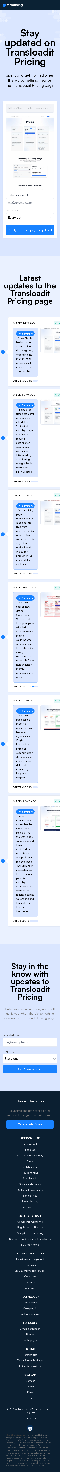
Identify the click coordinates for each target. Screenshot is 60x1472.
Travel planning (30, 1201)
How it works (30, 1302)
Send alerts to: (11, 1034)
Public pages (30, 1340)
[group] (30, 177)
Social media (30, 1178)
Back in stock (30, 1144)
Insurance (30, 1282)
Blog (30, 1398)
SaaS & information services (30, 1270)
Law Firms (30, 1265)
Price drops (30, 1149)
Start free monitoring (30, 1069)
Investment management (30, 1259)
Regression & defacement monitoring (30, 1238)
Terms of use (30, 1418)
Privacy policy (30, 1412)
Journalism (30, 1287)
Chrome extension (30, 1328)
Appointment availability (30, 1155)
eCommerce (30, 1276)
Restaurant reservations (30, 1189)
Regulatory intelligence (30, 1227)
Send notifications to (17, 195)
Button (30, 1334)
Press (30, 1392)
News (30, 1161)
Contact (30, 1380)
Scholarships (30, 1195)
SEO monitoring (30, 1244)
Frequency (12, 210)
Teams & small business (30, 1360)
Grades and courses (30, 1184)
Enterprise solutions (30, 1366)
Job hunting (30, 1167)
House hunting (30, 1172)
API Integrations (30, 1314)
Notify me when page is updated (30, 230)
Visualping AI (30, 1308)
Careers (30, 1386)
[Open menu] (54, 5)
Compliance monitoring (30, 1233)
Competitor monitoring (30, 1221)
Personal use (30, 1354)
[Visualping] (13, 5)
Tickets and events (30, 1207)
